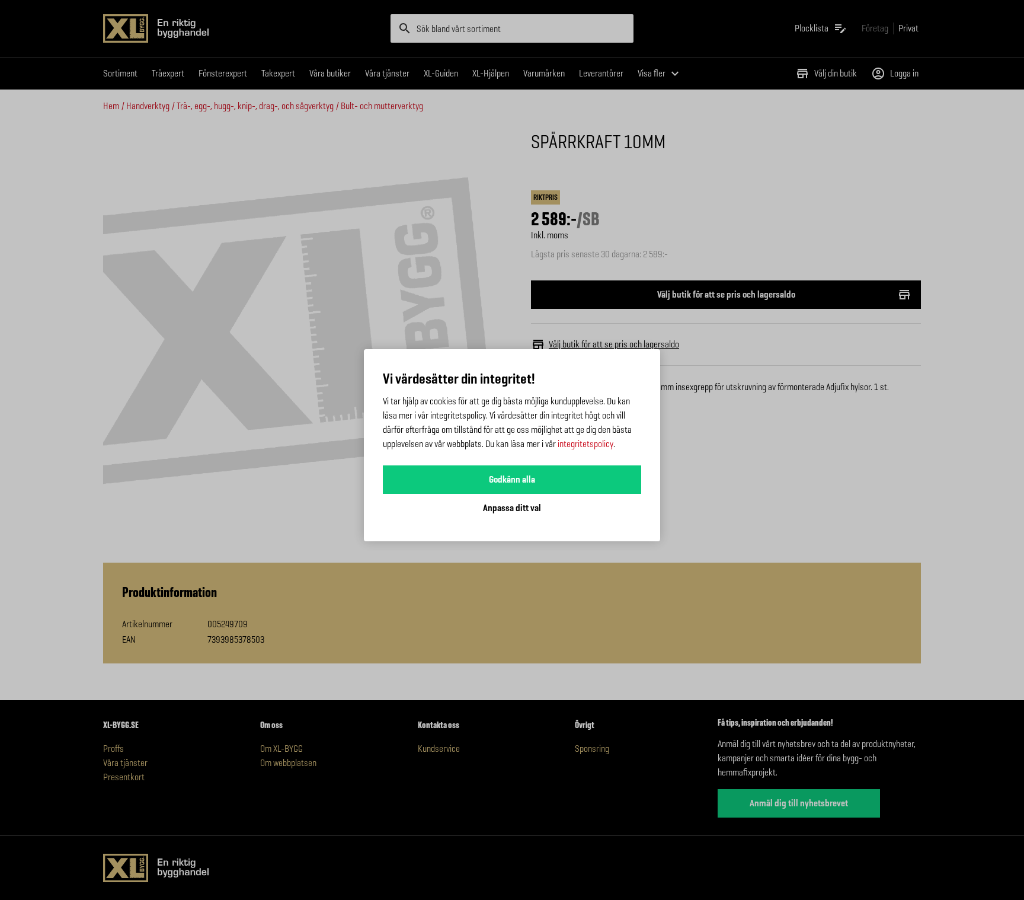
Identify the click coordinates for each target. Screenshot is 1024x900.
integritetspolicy (585, 444)
